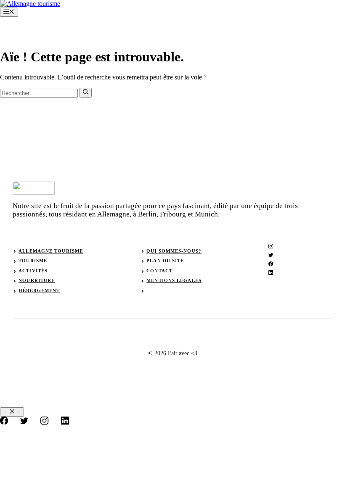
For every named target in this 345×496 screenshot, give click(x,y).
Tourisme (33, 260)
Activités (33, 270)
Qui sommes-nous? (174, 250)
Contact (159, 270)
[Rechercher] (86, 92)
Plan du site (165, 260)
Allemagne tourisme (51, 250)
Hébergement (39, 290)
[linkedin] (270, 272)
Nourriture (37, 280)
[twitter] (270, 255)
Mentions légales (174, 280)
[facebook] (270, 263)
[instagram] (270, 246)
